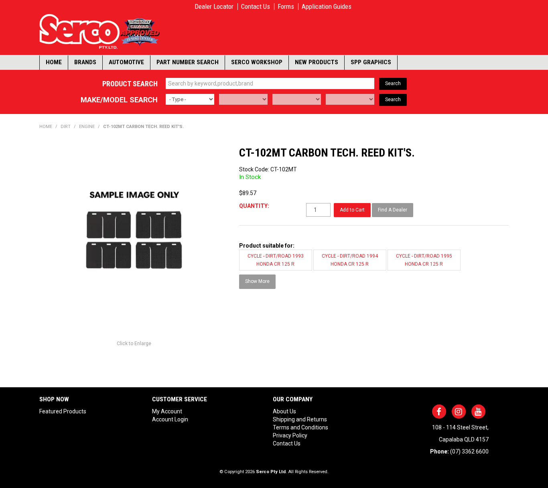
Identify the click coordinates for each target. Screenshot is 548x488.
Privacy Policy (290, 435)
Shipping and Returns (300, 419)
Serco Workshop (256, 62)
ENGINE (87, 126)
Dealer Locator (214, 6)
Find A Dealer (392, 210)
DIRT (66, 126)
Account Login (170, 419)
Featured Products (62, 411)
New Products (316, 62)
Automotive (126, 62)
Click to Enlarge (134, 343)
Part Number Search (187, 62)
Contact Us (255, 6)
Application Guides (326, 6)
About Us (284, 411)
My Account (167, 411)
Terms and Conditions (300, 427)
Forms (286, 6)
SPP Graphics (371, 62)
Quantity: (254, 206)
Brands (85, 62)
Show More (257, 281)
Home (54, 62)
